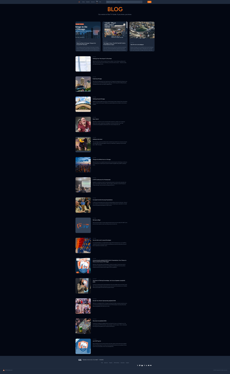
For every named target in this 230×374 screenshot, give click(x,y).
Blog (97, 1)
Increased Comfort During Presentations (102, 199)
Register (110, 362)
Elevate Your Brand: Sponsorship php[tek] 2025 (104, 300)
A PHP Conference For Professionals (101, 179)
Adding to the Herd (97, 139)
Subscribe (122, 362)
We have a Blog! (96, 220)
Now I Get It (96, 119)
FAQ (100, 1)
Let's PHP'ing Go (97, 341)
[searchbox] (124, 2)
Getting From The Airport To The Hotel (102, 58)
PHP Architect (116, 362)
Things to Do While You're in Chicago (102, 159)
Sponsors (93, 1)
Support (127, 362)
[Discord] (150, 365)
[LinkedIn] (146, 365)
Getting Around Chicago (99, 99)
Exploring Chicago (97, 78)
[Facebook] (144, 365)
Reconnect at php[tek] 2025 (99, 321)
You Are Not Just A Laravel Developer (102, 240)
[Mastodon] (139, 365)
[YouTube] (148, 365)
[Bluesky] (142, 365)
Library (83, 1)
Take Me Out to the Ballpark (137, 44)
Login (149, 1)
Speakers (88, 1)
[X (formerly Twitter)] (137, 365)
